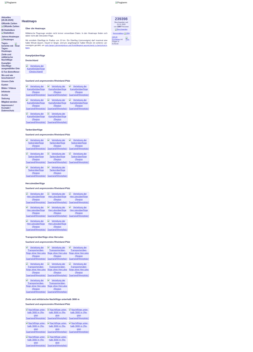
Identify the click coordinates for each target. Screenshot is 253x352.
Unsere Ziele (7, 81)
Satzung (5, 98)
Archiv (4, 95)
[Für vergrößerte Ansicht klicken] (36, 71)
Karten (4, 85)
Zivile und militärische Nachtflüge (7, 57)
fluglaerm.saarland (92, 12)
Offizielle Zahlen (9, 23)
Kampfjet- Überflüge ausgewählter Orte (10, 66)
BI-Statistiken (8, 30)
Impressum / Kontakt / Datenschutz (7, 108)
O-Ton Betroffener (10, 72)
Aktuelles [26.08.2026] (7, 18)
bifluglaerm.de (37, 12)
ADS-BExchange (116, 38)
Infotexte (5, 91)
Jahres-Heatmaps (10, 37)
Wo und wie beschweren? (8, 76)
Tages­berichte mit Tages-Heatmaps (7, 47)
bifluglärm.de (55, 12)
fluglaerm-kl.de (72, 12)
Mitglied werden (9, 102)
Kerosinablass (118, 33)
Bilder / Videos (8, 88)
